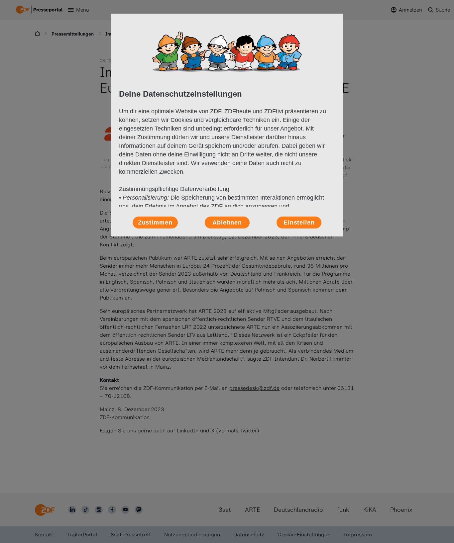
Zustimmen (155, 222)
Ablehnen (227, 222)
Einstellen (299, 222)
